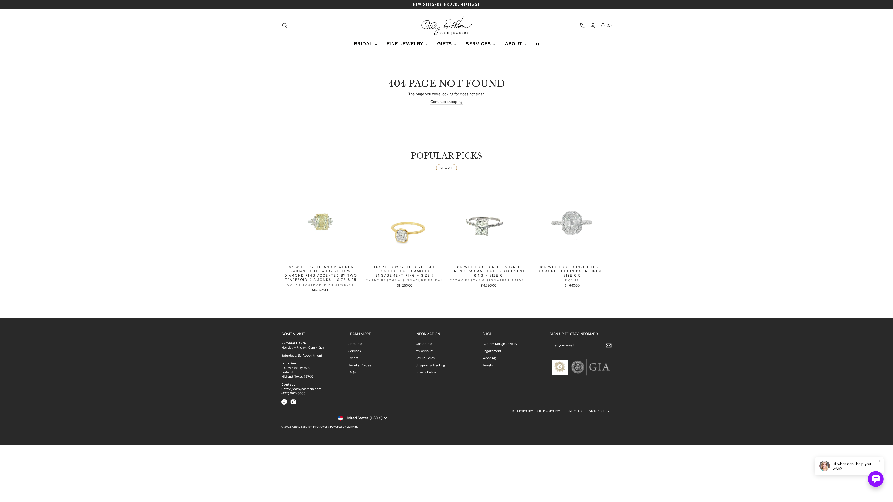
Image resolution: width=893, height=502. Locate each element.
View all (446, 168)
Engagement (492, 351)
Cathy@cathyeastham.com (301, 389)
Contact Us (424, 344)
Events (353, 358)
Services (354, 351)
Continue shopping (446, 101)
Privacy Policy (426, 372)
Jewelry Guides (359, 365)
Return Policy (425, 358)
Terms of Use (573, 411)
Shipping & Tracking (430, 365)
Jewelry (488, 365)
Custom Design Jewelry (500, 344)
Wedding (489, 358)
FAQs (352, 372)
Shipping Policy (548, 411)
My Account (424, 351)
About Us (355, 344)
